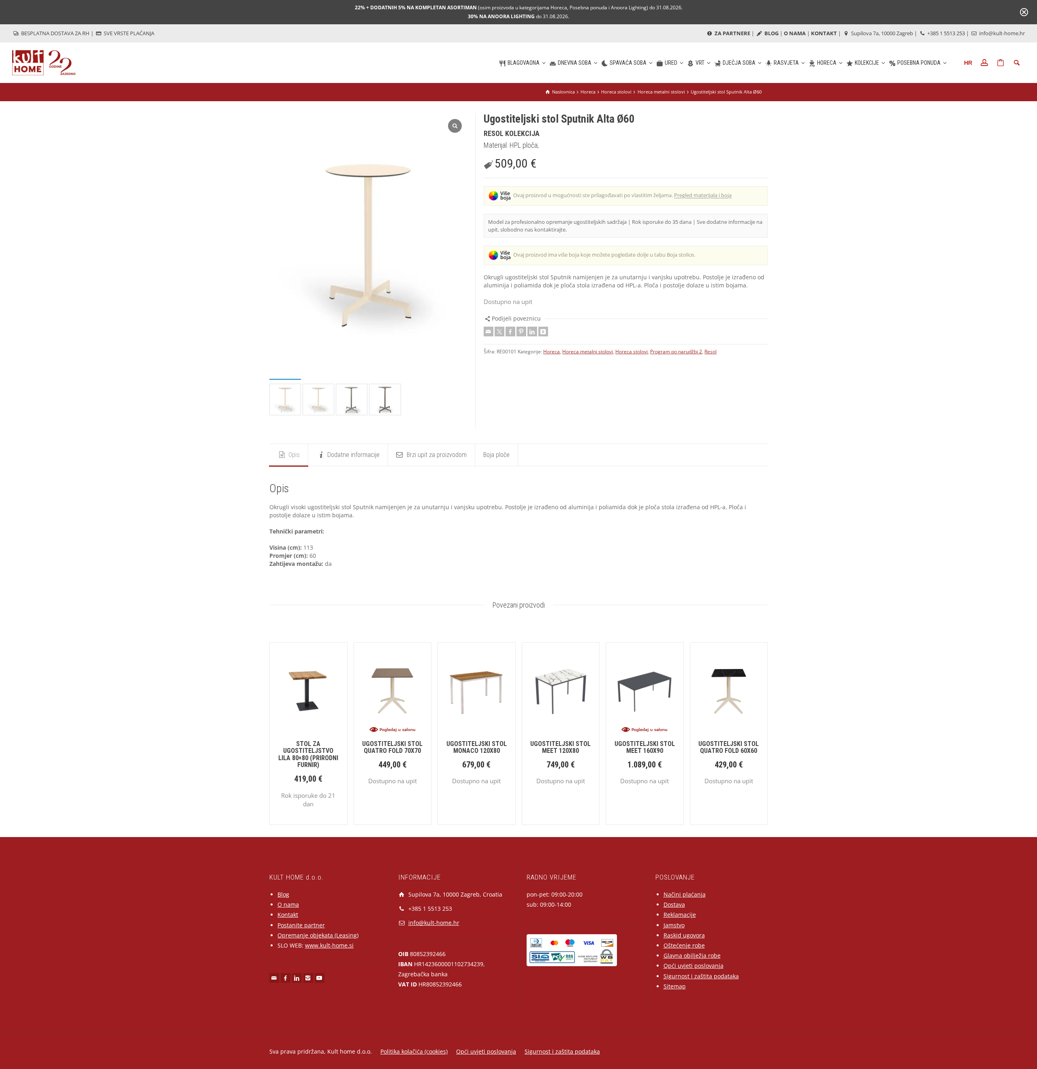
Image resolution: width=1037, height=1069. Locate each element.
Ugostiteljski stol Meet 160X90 (645, 747)
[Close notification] (1024, 12)
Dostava (674, 904)
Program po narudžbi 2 (676, 352)
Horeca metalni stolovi (587, 352)
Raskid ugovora (684, 935)
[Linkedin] (532, 331)
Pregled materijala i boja (703, 195)
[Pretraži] (1017, 63)
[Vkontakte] (543, 331)
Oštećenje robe (684, 945)
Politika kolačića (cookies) (414, 1051)
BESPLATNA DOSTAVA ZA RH (55, 33)
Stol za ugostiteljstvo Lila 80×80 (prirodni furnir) (308, 754)
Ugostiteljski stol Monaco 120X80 (476, 747)
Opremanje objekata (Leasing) (317, 935)
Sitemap (675, 986)
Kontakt (287, 914)
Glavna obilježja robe (692, 955)
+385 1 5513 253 (945, 33)
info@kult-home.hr (1002, 33)
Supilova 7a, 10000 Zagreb (881, 33)
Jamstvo (674, 925)
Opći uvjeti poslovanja (693, 965)
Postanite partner (301, 925)
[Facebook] (510, 331)
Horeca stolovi (631, 352)
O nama (288, 904)
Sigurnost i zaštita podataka (701, 976)
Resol (710, 352)
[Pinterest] (521, 331)
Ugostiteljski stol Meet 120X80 (560, 747)
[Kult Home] (44, 62)
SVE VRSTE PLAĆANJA (128, 33)
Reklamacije (680, 914)
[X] (499, 331)
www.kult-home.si (329, 945)
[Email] (488, 331)
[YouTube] (319, 978)
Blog (283, 894)
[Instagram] (308, 978)
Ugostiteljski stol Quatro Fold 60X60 (728, 747)
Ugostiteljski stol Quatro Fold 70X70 (392, 747)
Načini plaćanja (685, 894)
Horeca (551, 352)
